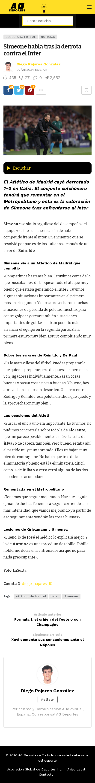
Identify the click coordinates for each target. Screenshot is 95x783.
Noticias (48, 37)
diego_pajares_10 (37, 583)
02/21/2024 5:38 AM (32, 69)
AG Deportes (28, 755)
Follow (47, 699)
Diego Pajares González (39, 64)
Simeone (71, 596)
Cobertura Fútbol (21, 37)
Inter (55, 596)
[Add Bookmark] (86, 90)
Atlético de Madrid (31, 596)
